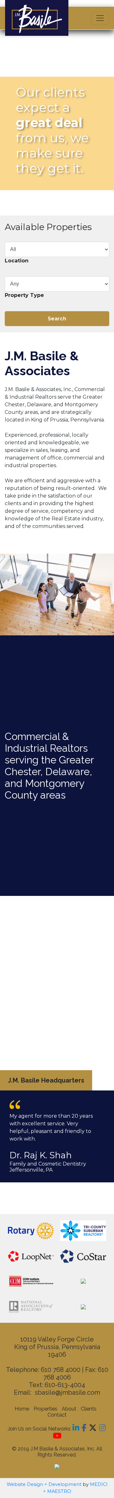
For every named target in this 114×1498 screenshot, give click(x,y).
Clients (89, 1409)
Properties (45, 1409)
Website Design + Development (44, 1484)
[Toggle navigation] (100, 18)
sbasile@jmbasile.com (67, 1392)
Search (57, 319)
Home (22, 1409)
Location (16, 261)
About (69, 1409)
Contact (57, 1415)
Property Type (24, 295)
